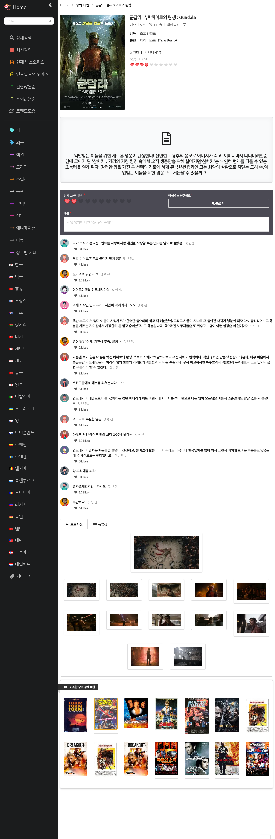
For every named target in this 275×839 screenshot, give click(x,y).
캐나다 (21, 348)
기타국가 (24, 576)
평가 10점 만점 (73, 195)
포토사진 (76, 524)
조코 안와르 (148, 33)
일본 (19, 384)
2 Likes (83, 311)
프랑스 (21, 300)
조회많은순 (25, 99)
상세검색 (24, 38)
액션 (20, 155)
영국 (19, 420)
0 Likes (83, 332)
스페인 (21, 444)
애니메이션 (25, 228)
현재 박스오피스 (30, 62)
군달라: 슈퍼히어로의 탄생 (163, 17)
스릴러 (22, 179)
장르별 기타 (26, 252)
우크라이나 (24, 408)
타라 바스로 (148, 40)
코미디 (22, 203)
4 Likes (83, 264)
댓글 (66, 213)
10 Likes (84, 280)
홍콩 (19, 288)
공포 (20, 191)
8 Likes (83, 249)
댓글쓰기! (218, 203)
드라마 (22, 167)
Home (64, 5)
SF (18, 216)
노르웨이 (23, 552)
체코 (19, 360)
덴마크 (21, 528)
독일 (19, 516)
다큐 (20, 240)
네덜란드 (23, 564)
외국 (20, 142)
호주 (19, 312)
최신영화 (24, 50)
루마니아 (23, 492)
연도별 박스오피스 (32, 74)
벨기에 (21, 468)
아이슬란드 (24, 432)
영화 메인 (82, 5)
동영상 (102, 524)
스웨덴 (21, 456)
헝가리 (21, 324)
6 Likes (83, 389)
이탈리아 (23, 396)
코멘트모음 (25, 111)
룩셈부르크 (24, 480)
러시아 (21, 504)
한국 (20, 130)
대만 (19, 540)
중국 (19, 372)
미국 (19, 276)
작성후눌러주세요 (179, 195)
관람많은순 (25, 86)
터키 (19, 336)
